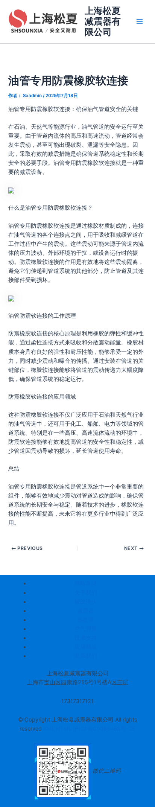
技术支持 (85, 638)
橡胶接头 (85, 601)
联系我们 (85, 656)
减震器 (85, 611)
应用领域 (85, 647)
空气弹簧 (85, 629)
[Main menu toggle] (139, 21)
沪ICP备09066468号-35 (104, 728)
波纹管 (85, 620)
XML (49, 728)
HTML (64, 728)
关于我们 (85, 592)
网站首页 (85, 583)
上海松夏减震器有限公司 (103, 21)
